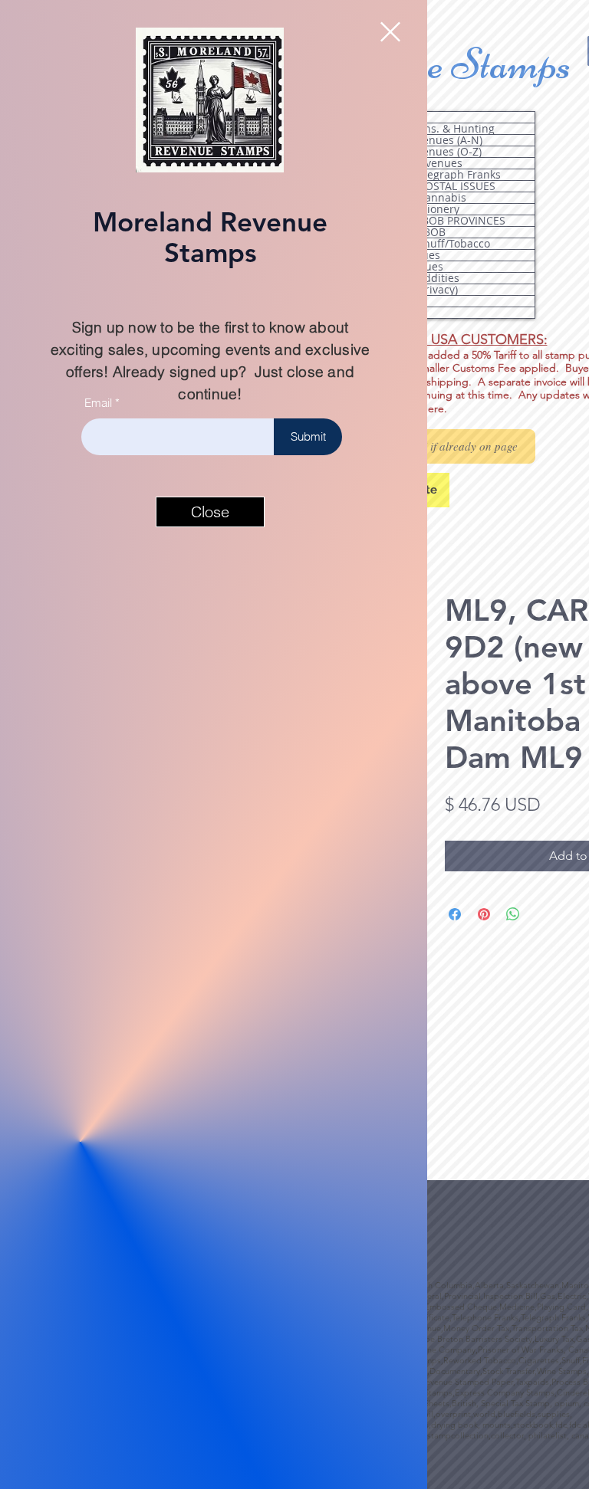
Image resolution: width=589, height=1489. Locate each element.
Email (98, 402)
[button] (390, 32)
